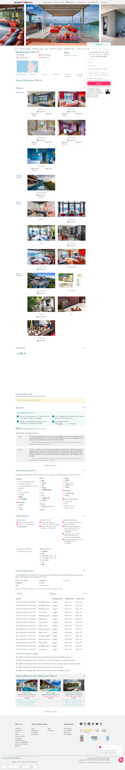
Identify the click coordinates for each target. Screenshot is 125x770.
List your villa (19, 736)
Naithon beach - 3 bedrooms (73, 694)
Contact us (104, 2)
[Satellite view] (18, 353)
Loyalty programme (21, 742)
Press (17, 734)
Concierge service (79, 75)
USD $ (19, 593)
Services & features (67, 75)
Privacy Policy (92, 762)
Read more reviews (50, 465)
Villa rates (56, 74)
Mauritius (34, 734)
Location (33, 74)
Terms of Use (99, 78)
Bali (32, 728)
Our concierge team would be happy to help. (47, 589)
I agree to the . (95, 78)
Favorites (71, 2)
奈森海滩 (21, 55)
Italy (49, 728)
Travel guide (68, 734)
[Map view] (21, 353)
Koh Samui (35, 730)
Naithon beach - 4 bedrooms (27, 694)
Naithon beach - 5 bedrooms (50, 694)
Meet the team (20, 740)
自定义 (8, 766)
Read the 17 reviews (70, 55)
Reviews (44, 74)
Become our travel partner (21, 745)
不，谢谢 (19, 766)
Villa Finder (67, 728)
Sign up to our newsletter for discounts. (99, 80)
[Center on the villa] (25, 353)
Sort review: (20, 433)
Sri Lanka (34, 732)
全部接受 (31, 766)
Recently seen (82, 2)
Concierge (18, 738)
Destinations (48, 2)
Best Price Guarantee (96, 54)
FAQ (16, 732)
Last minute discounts (68, 731)
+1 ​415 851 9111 (94, 2)
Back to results (59, 2)
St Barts (50, 730)
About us (18, 728)
